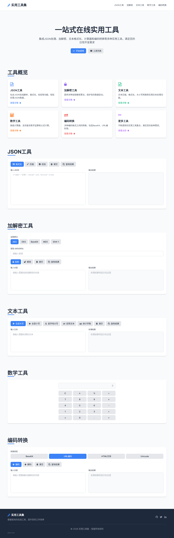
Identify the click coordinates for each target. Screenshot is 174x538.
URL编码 (68, 456)
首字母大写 (52, 323)
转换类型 (14, 451)
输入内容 (14, 268)
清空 (55, 164)
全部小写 (35, 323)
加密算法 (14, 237)
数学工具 (151, 5)
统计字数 (86, 323)
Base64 (34, 241)
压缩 (31, 164)
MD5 (45, 241)
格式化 (18, 164)
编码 (17, 464)
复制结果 (69, 164)
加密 (16, 262)
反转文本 (70, 323)
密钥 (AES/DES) (17, 248)
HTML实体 (106, 456)
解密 (28, 262)
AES (15, 241)
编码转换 (162, 5)
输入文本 (14, 329)
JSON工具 (119, 5)
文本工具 (140, 5)
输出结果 (92, 170)
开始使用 (80, 51)
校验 (43, 164)
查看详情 (14, 103)
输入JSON (15, 170)
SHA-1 (56, 241)
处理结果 (92, 329)
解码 (29, 464)
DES (24, 241)
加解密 (130, 5)
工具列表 (97, 51)
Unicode (145, 456)
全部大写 (19, 323)
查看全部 (122, 130)
